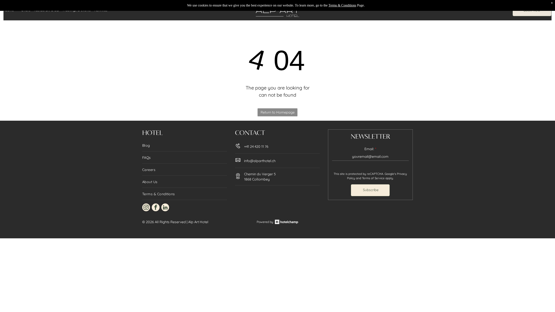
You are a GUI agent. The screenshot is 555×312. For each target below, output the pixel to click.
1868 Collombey (257, 179)
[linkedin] (165, 207)
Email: (369, 149)
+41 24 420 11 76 (256, 146)
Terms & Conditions (342, 5)
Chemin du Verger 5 (260, 174)
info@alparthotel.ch (260, 161)
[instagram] (146, 207)
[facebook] (156, 207)
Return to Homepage (278, 112)
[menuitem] (184, 145)
